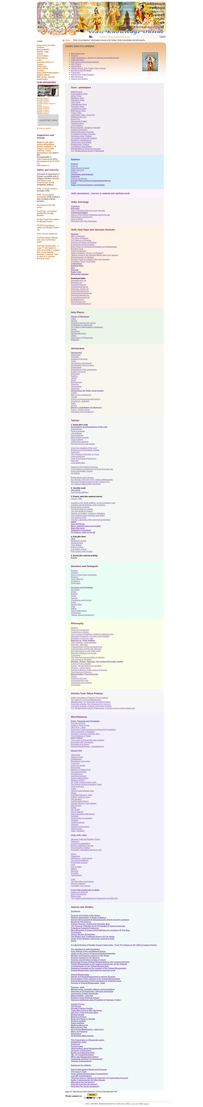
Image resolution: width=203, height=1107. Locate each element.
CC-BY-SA (134, 1104)
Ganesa (74, 598)
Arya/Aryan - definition (80, 401)
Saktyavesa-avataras (79, 442)
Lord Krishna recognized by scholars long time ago (92, 469)
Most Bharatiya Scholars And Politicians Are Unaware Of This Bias (100, 930)
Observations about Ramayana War (86, 1048)
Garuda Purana (77, 1004)
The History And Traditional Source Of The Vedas (93, 937)
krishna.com (104, 37)
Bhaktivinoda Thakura (80, 144)
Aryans (74, 405)
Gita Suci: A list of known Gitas (84, 1013)
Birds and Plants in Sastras (83, 1019)
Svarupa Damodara (79, 130)
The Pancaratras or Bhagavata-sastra (87, 1040)
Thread (74, 397)
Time (73, 539)
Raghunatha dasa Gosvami (82, 132)
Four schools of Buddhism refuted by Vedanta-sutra (92, 634)
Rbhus (73, 609)
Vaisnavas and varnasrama (82, 412)
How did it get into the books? (84, 1084)
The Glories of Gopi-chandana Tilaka (86, 784)
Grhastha (75, 384)
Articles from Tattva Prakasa (82, 75)
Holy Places (76, 64)
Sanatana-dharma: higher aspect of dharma (89, 670)
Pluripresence (77, 774)
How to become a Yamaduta (82, 732)
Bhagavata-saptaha (79, 274)
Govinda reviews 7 (43, 110)
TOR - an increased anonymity (45, 196)
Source (74, 676)
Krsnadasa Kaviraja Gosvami (83, 134)
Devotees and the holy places (83, 323)
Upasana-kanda (77, 822)
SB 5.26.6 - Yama (78, 727)
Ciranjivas (75, 763)
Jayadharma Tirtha (78, 109)
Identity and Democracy (48, 179)
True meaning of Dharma (81, 672)
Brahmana (75, 374)
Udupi (73, 336)
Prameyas (75, 1044)
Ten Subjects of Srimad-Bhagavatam (86, 700)
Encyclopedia (43, 50)
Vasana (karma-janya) (80, 827)
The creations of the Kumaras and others (88, 516)
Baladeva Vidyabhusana (81, 140)
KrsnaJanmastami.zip (80, 291)
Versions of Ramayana (81, 1051)
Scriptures (75, 911)
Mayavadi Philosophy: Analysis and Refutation (90, 636)
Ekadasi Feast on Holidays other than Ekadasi (90, 259)
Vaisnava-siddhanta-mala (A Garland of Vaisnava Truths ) (96, 1000)
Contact (40, 71)
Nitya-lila (74, 461)
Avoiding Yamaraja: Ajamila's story (85, 734)
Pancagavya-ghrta (78, 772)
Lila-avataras (76, 433)
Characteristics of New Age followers (86, 649)
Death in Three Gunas (80, 725)
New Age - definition (79, 645)
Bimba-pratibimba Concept (82, 846)
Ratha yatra (76, 896)
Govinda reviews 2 (43, 100)
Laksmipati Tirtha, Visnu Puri (83, 115)
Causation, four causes (80, 886)
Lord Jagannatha (78, 463)
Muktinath (75, 340)
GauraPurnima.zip (78, 285)
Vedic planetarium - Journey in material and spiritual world (95, 58)
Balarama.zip (76, 283)
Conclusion (75, 655)
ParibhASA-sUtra (78, 1042)
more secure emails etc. (47, 234)
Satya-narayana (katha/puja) (83, 814)
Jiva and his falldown (79, 492)
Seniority (74, 816)
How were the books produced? (85, 1086)
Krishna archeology (79, 179)
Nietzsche (75, 841)
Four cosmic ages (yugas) (81, 551)
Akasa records (77, 757)
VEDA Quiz (42, 66)
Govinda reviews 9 (43, 113)
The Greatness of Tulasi (81, 736)
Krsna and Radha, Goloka (82, 471)
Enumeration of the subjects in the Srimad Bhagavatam (95, 979)
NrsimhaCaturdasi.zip (80, 295)
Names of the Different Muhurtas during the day (90, 215)
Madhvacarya (76, 92)
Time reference (77, 579)
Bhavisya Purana (78, 1017)
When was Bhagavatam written (84, 1057)
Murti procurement (78, 894)
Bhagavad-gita (77, 1015)
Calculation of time (78, 549)
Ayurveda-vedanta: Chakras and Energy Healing (91, 706)
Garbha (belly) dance (79, 801)
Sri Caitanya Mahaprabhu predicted (86, 484)
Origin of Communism (80, 630)
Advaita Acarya (77, 123)
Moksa (73, 869)
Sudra (73, 380)
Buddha (74, 594)
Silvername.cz (43, 165)
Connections (42, 56)
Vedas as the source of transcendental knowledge (93, 953)
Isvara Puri (75, 119)
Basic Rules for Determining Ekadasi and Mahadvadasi (94, 247)
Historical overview (79, 678)
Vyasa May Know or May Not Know (86, 1010)
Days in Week (77, 219)
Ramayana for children (81, 1065)
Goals (73, 361)
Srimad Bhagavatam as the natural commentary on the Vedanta (99, 964)
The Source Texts (79, 1072)
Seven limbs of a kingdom (81, 818)
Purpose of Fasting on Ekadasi (84, 242)
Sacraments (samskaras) (81, 363)
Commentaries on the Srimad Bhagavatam (90, 966)
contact (146, 1104)
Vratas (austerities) (78, 251)
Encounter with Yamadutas (82, 742)
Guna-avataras (77, 435)
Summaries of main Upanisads (84, 994)
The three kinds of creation (82, 509)
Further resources (78, 372)
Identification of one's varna (82, 365)
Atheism (74, 628)
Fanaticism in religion (80, 632)
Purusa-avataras (78, 431)
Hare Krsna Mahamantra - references (87, 1029)
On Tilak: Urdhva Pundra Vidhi (83, 782)
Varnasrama (76, 66)
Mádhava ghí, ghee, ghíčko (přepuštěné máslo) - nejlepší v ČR (46, 144)
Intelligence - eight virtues (81, 858)
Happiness (75, 856)
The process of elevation (81, 659)
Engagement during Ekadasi (83, 245)
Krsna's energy (77, 547)
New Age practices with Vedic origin (86, 651)
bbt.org (127, 37)
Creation (74, 573)
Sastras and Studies (79, 79)
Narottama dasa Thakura (81, 136)
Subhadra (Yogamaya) (81, 530)
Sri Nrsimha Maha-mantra (82, 1036)
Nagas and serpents (79, 892)
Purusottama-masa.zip (80, 297)
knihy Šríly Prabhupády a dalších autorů (48, 74)
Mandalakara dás (44, 153)
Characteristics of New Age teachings (86, 647)
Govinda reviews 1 (43, 99)
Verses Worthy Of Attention (83, 934)
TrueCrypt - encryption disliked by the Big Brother (47, 213)
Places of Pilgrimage (80, 317)
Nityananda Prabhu (79, 121)
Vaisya (74, 378)
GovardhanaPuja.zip (79, 287)
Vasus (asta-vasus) (79, 611)
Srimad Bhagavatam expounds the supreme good (93, 970)
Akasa (73, 793)
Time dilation (76, 545)
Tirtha (73, 319)
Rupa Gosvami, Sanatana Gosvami (85, 128)
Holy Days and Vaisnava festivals (85, 62)
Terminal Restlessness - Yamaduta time (87, 746)
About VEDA (42, 69)
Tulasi (73, 789)
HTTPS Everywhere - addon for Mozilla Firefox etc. (48, 227)
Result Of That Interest (81, 922)
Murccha (74, 871)
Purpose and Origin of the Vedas (85, 916)
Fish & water (76, 867)
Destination (75, 583)
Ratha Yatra (76, 272)
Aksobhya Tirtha (77, 100)
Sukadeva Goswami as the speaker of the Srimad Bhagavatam (98, 968)
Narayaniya (76, 1034)
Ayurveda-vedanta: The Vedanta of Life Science (91, 704)
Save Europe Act (44, 183)
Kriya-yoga (75, 768)
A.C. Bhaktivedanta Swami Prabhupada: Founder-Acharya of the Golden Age (103, 708)
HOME (40, 41)
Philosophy (75, 73)
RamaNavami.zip (78, 302)
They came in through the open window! (87, 740)
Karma (74, 558)
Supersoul (75, 452)
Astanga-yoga (88, 791)
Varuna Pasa (76, 791)
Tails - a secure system (47, 189)
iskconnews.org (116, 37)
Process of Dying (78, 723)
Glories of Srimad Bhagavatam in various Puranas (93, 977)
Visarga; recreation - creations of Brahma (88, 513)
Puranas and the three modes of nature (88, 960)
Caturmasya (76, 264)
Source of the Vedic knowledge (84, 575)
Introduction (76, 355)
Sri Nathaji (75, 473)
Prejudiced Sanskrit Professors (85, 928)
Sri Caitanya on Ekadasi (81, 240)
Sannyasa (75, 389)
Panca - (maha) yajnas (80, 410)
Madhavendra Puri (78, 117)
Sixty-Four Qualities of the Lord (84, 448)
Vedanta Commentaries (81, 1061)
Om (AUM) (75, 810)
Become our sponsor (44, 128)
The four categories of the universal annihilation (90, 520)
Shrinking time (77, 543)
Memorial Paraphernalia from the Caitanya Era (90, 482)
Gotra (73, 403)
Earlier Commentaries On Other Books (88, 1080)
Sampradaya (76, 875)
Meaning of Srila (78, 780)
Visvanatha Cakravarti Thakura (84, 138)
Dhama (74, 321)
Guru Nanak (76, 806)
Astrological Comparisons (81, 217)
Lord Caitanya (77, 125)
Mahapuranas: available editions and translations (93, 989)
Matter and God (77, 170)
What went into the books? (83, 1082)
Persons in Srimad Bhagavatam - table (88, 983)
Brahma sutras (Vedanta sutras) (85, 998)
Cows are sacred (78, 765)
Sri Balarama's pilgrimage (81, 325)
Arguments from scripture (81, 683)
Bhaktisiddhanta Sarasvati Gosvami (86, 149)
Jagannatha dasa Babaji (81, 142)
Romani (74, 172)
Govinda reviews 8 (43, 112)
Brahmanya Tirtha (78, 111)
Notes (73, 941)
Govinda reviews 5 (43, 107)
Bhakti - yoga (43, 52)
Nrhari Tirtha (76, 96)
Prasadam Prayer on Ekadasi (83, 261)
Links (39, 60)
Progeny (74, 577)
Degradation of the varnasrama (84, 370)
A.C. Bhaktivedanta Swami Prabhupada (87, 151)
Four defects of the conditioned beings (88, 951)
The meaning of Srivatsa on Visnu (85, 454)
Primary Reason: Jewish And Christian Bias (90, 924)
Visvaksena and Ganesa (81, 600)
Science (74, 56)
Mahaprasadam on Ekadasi (82, 257)
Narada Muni (76, 604)
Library (40, 54)
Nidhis (73, 808)
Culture (74, 393)
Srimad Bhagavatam (80, 975)
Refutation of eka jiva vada (82, 638)
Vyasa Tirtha (76, 113)
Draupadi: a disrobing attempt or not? (86, 850)
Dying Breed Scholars (80, 168)
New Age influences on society (84, 653)
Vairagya (74, 825)
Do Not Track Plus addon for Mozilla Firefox (48, 220)
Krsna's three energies (80, 507)
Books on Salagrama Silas (82, 1053)
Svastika (74, 820)
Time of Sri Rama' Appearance (83, 459)
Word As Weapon (78, 884)
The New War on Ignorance (82, 882)
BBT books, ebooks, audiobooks (46, 78)
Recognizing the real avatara (83, 444)
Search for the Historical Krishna (84, 467)
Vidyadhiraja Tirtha (79, 104)
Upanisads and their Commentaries (86, 1059)
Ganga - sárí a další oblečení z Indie (45, 150)
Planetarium (42, 58)
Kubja (73, 602)
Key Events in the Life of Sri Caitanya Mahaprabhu (92, 480)
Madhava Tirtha (77, 98)
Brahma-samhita (78, 1021)
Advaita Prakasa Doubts (82, 1008)
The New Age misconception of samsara (88, 657)
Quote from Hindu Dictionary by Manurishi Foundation (93, 730)
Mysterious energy (78, 541)
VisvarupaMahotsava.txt (81, 304)
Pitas (73, 606)
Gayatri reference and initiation (83, 803)
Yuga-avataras (77, 440)
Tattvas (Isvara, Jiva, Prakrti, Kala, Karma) (88, 68)
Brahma (74, 571)
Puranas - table (77, 987)
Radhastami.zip (77, 299)
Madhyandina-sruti (79, 1025)
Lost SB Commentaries (81, 1076)
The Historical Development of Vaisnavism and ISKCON (94, 898)
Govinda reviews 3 (43, 102)
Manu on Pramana (79, 1032)
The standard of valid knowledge (85, 949)
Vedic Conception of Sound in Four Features (89, 698)
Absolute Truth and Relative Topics (85, 839)
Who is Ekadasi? (78, 236)
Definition (75, 357)
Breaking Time (77, 249)
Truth (73, 879)
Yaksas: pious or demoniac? (82, 615)
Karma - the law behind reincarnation (86, 666)
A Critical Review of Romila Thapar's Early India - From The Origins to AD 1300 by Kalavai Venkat (113, 945)
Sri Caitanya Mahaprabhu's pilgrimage (87, 327)
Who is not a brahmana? (81, 395)
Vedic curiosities (78, 831)
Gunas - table (76, 499)
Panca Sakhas (77, 812)
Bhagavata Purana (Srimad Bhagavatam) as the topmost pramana (100, 962)
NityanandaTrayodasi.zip (81, 293)
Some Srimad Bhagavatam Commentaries (89, 1074)
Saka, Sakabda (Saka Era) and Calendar (88, 211)
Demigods (75, 590)
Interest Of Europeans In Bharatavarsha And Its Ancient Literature (100, 920)
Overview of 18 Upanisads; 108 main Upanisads (92, 991)
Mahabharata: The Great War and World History (90, 702)
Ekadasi (74, 234)
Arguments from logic (80, 681)
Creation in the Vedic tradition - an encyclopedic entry (93, 503)
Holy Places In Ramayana (82, 338)
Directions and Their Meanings (84, 221)
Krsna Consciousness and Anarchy (85, 399)
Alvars (73, 592)
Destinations (76, 367)
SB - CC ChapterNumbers (82, 1055)
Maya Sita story (78, 528)
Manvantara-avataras (80, 437)
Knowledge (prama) (79, 863)
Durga (73, 596)
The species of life (78, 518)
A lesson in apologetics (80, 844)
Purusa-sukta (77, 1046)
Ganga (74, 329)
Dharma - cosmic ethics (80, 668)
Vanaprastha (76, 386)
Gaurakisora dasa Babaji (81, 147)
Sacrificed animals (78, 776)
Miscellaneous (77, 77)
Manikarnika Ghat (78, 333)
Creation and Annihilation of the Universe (88, 505)
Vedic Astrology (77, 60)
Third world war (77, 787)
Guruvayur (75, 331)
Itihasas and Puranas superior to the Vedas (90, 956)
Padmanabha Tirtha (79, 94)
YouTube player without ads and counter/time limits (47, 240)
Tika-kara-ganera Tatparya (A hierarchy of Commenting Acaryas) (99, 1078)
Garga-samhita (77, 1023)
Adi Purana (76, 1006)
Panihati (74, 270)
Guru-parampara (78, 54)
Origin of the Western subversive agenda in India (92, 939)
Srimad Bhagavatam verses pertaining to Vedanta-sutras (96, 981)
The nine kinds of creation (81, 511)
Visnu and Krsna (78, 456)
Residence (75, 581)
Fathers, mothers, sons (80, 797)
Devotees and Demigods (81, 70)
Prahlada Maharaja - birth (81, 795)
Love (73, 865)
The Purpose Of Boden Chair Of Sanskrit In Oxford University (98, 926)
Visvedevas (76, 613)
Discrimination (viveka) (80, 848)
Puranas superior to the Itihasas (85, 958)
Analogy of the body (79, 359)
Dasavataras (76, 429)
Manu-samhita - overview (82, 996)
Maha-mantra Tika (79, 1027)
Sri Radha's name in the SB (83, 532)
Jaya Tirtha (75, 102)
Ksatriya (74, 376)
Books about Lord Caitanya (82, 478)
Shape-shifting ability (79, 778)
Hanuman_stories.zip (80, 289)
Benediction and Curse (80, 761)
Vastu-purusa (76, 829)
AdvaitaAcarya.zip (78, 280)
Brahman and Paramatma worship (85, 450)
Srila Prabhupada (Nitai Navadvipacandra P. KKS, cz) (48, 161)
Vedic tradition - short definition (84, 643)
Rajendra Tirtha (77, 106)
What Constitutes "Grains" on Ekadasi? (87, 253)
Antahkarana (76, 759)
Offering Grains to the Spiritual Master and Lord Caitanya (94, 255)
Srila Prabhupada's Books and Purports (89, 1070)
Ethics (73, 854)
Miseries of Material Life (81, 770)
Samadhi (74, 873)
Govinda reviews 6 (43, 108)
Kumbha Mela (77, 266)
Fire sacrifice (76, 799)
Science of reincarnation (81, 664)
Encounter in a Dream (80, 744)
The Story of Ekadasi (79, 238)
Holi (72, 268)
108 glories (75, 755)
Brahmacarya (76, 382)
